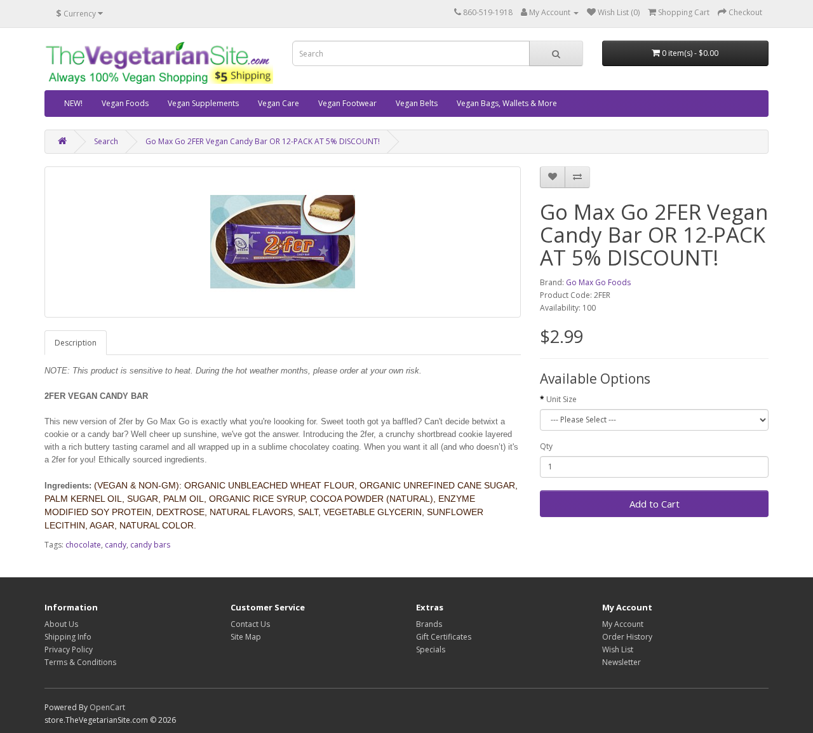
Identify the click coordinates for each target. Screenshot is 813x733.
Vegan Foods (125, 103)
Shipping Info (67, 636)
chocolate (83, 544)
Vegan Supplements (203, 103)
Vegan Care (278, 103)
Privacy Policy (68, 649)
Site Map (246, 636)
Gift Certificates (443, 636)
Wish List (617, 649)
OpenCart (107, 707)
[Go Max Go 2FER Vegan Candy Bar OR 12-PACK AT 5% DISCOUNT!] (282, 242)
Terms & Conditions (80, 662)
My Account (622, 624)
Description (76, 342)
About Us (61, 624)
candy (115, 544)
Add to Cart (654, 503)
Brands (429, 624)
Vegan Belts (417, 103)
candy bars (150, 544)
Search (106, 141)
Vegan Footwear (347, 103)
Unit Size (561, 399)
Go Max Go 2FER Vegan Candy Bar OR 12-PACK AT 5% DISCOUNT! (262, 141)
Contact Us (250, 624)
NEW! (73, 103)
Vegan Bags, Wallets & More (507, 103)
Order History (627, 636)
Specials (430, 649)
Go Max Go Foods (598, 282)
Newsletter (621, 662)
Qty (546, 446)
